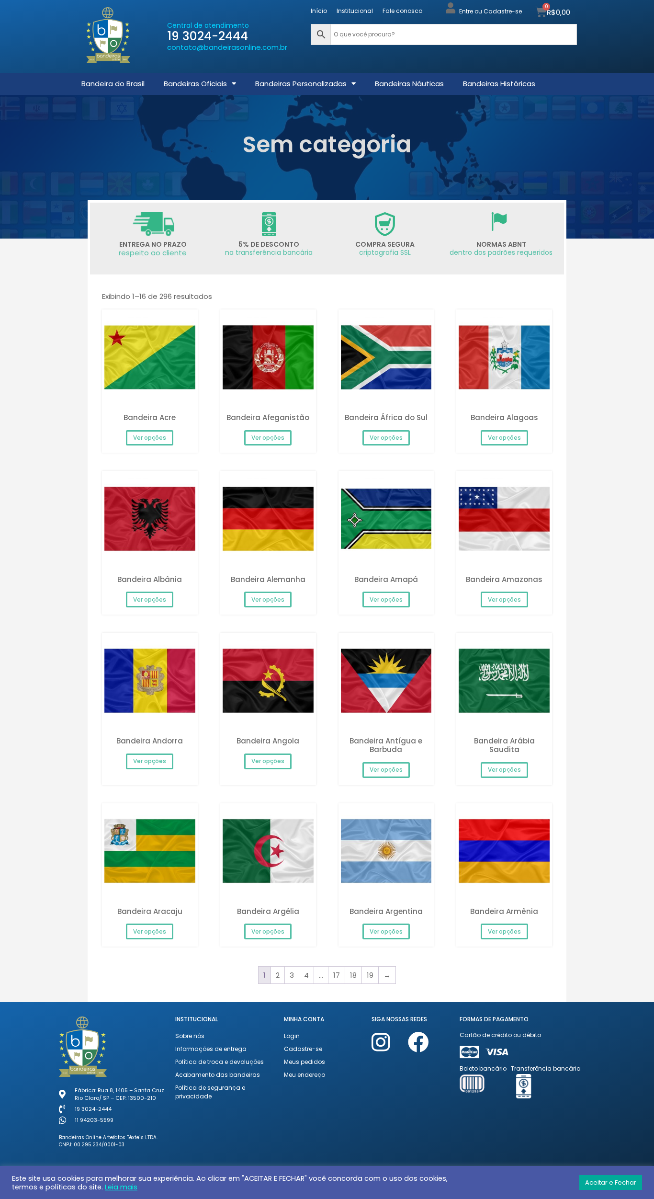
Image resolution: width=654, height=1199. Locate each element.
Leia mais (121, 1187)
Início (319, 11)
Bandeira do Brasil (113, 84)
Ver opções (149, 438)
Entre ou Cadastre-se (490, 11)
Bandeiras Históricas (499, 84)
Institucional (355, 11)
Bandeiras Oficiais (195, 84)
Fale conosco (402, 11)
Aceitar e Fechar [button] (610, 1182)
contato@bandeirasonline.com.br (227, 47)
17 (336, 975)
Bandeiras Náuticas (409, 84)
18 (353, 975)
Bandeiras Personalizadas (301, 84)
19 (370, 975)
